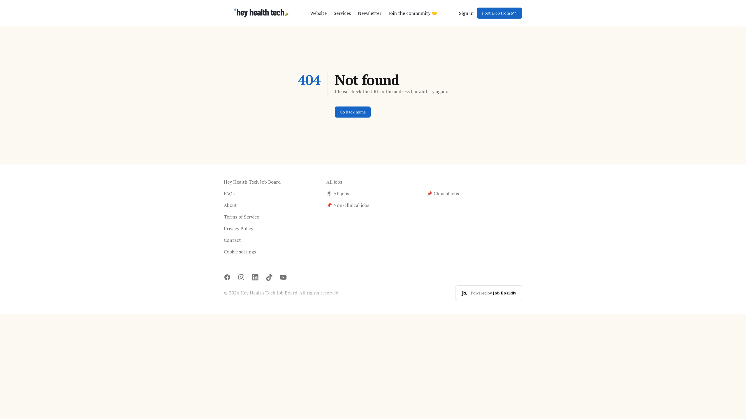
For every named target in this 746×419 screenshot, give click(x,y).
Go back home (353, 112)
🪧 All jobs (337, 193)
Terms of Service (241, 217)
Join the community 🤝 (412, 13)
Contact (232, 240)
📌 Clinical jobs (443, 193)
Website (318, 13)
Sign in (466, 13)
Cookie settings (240, 251)
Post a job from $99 (499, 13)
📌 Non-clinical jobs (347, 205)
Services (342, 13)
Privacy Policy (238, 228)
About (230, 205)
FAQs (229, 193)
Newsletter (369, 13)
